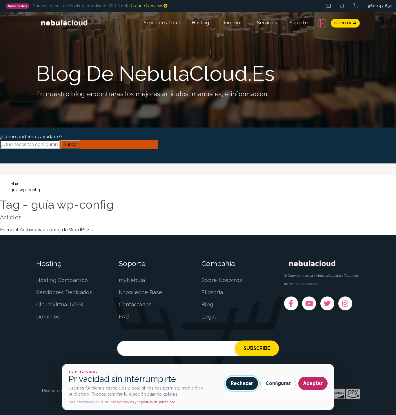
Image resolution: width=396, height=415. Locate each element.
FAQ (124, 317)
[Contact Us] (342, 6)
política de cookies (119, 402)
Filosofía (212, 292)
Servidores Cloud (163, 23)
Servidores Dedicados (64, 292)
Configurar (278, 383)
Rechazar (242, 383)
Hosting (200, 23)
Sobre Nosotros (221, 280)
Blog (207, 304)
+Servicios (266, 23)
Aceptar (313, 383)
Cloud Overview (147, 5)
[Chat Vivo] (328, 6)
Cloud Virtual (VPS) (59, 304)
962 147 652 (380, 5)
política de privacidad (158, 402)
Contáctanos (135, 304)
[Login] (356, 6)
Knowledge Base (140, 292)
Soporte (299, 23)
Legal (208, 317)
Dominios (231, 23)
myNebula (132, 280)
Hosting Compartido (62, 280)
